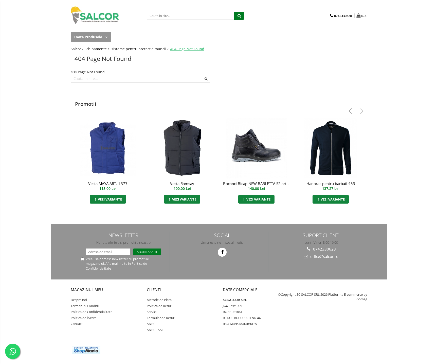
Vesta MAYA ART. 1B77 (107, 183)
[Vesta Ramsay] (182, 148)
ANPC (151, 323)
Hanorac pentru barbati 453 (330, 183)
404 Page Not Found (187, 48)
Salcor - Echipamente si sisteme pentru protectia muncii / (120, 48)
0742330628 (324, 249)
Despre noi (79, 299)
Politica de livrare (83, 318)
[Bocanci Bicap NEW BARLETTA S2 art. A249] (256, 148)
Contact (77, 323)
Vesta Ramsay (182, 183)
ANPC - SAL (155, 329)
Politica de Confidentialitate (91, 311)
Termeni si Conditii (85, 306)
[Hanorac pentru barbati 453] (330, 148)
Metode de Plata (159, 299)
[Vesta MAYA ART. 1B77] (107, 148)
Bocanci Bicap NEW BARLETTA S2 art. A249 (257, 183)
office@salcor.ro (323, 256)
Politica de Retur (159, 306)
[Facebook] (222, 252)
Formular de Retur (160, 318)
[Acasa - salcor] (96, 15)
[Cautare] (239, 16)
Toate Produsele (88, 37)
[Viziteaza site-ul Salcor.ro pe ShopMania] (86, 350)
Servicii (152, 311)
